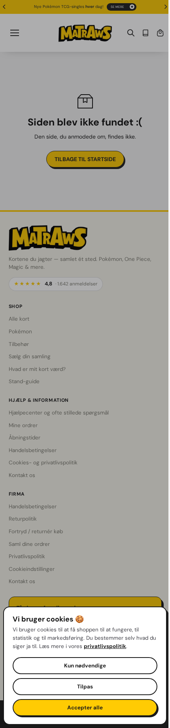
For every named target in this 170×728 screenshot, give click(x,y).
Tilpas (83, 686)
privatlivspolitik (113, 646)
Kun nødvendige (83, 665)
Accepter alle (83, 707)
